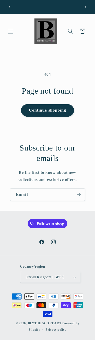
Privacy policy (56, 329)
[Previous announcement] (9, 6)
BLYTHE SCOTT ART (45, 323)
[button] (10, 31)
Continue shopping (47, 110)
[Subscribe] (79, 194)
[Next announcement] (85, 6)
